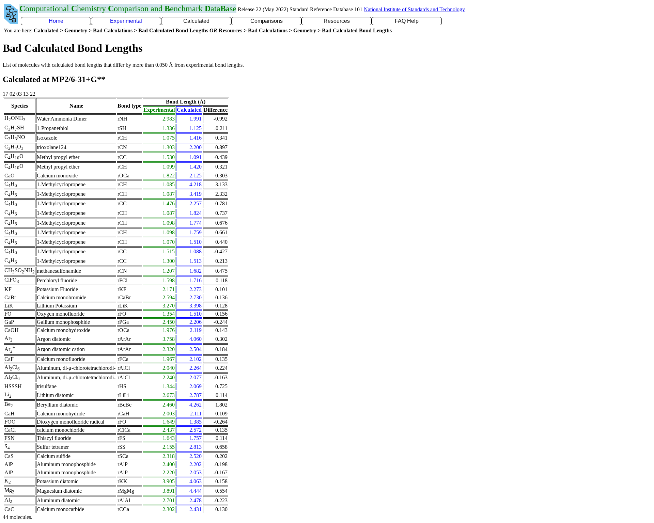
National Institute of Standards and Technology (414, 9)
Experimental (126, 21)
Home (56, 21)
